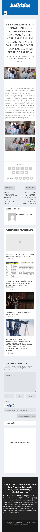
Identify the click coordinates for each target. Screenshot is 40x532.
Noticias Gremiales (20, 59)
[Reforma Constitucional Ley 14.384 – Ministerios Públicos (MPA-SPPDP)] (20, 242)
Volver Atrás (10, 423)
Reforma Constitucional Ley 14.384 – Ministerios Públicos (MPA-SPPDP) (20, 255)
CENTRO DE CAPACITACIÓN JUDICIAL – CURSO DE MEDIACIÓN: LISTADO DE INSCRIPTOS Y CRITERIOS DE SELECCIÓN (19, 284)
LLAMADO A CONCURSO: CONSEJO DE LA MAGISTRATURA (19, 313)
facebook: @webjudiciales (20, 442)
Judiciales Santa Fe (21, 56)
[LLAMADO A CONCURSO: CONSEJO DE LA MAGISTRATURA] (20, 300)
